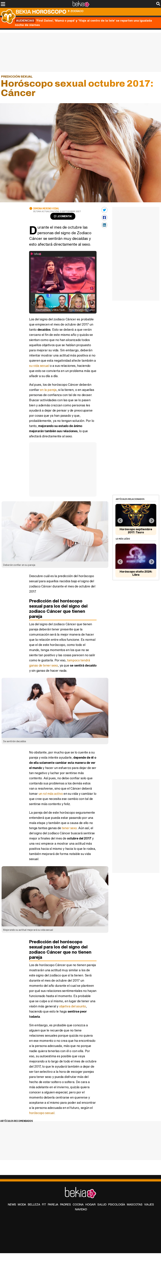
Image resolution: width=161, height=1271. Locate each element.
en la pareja (48, 389)
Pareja (53, 1204)
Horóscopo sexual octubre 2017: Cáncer (114, 10)
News (12, 1204)
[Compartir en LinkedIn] (104, 225)
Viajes (149, 1204)
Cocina (78, 1204)
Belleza (34, 1204)
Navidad (81, 1209)
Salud (101, 1204)
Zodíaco (76, 11)
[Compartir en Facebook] (104, 217)
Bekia (41, 11)
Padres (65, 1204)
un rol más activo (51, 793)
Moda (22, 1204)
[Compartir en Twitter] (104, 210)
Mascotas (134, 1204)
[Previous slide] (120, 520)
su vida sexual (39, 365)
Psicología (116, 1204)
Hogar (90, 1204)
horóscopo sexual (41, 1113)
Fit (44, 1204)
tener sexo (69, 828)
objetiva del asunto (72, 1006)
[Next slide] (151, 520)
